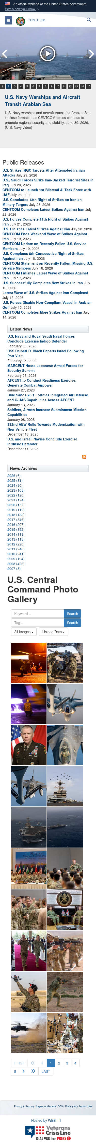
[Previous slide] (5, 54)
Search (72, 613)
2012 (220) (16, 544)
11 (64, 86)
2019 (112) (16, 509)
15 (88, 86)
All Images (23, 631)
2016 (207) (16, 524)
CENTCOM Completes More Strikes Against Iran (42, 312)
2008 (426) (16, 563)
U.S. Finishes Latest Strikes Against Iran (36, 228)
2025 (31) (15, 480)
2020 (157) (16, 504)
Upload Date (52, 631)
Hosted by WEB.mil (46, 1120)
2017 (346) (16, 519)
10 (57, 86)
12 (70, 86)
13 (76, 86)
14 (82, 86)
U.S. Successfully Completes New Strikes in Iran (42, 282)
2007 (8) (14, 568)
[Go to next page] (23, 1071)
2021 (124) (16, 499)
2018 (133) (16, 514)
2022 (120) (16, 495)
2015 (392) (16, 529)
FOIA (61, 1106)
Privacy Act (71, 1106)
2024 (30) (15, 485)
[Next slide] (91, 54)
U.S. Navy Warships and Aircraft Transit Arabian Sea (42, 100)
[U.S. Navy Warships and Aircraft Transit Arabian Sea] (48, 53)
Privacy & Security (24, 1106)
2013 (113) (16, 539)
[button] (22, 9)
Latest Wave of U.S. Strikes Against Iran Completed (45, 292)
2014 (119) (16, 534)
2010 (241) (16, 553)
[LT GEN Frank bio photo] (29, 745)
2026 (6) (14, 475)
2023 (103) (16, 490)
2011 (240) (16, 548)
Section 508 (85, 1106)
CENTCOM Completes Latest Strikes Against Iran (43, 209)
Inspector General (46, 1106)
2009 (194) (16, 558)
